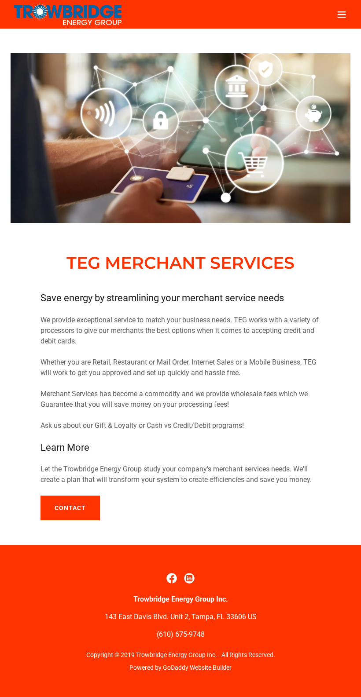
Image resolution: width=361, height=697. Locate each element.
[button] (341, 14)
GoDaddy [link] (175, 667)
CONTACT (70, 507)
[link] (68, 14)
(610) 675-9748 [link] (181, 634)
